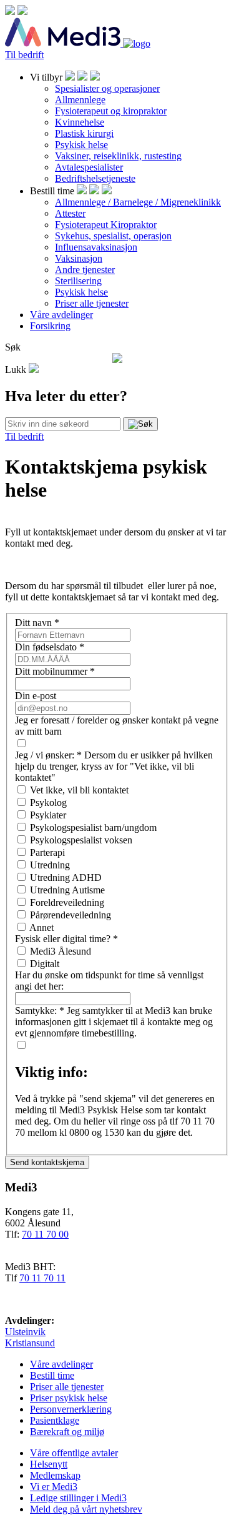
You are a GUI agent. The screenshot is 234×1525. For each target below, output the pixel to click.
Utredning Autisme (67, 890)
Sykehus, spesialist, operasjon (113, 236)
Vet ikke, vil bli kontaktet (79, 790)
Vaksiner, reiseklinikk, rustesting (118, 156)
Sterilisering (78, 281)
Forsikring (50, 325)
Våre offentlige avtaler (74, 1453)
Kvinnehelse (79, 122)
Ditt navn (37, 622)
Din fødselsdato (49, 647)
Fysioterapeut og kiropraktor (111, 111)
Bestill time (52, 1375)
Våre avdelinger (61, 314)
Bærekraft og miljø (67, 1431)
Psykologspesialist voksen (81, 840)
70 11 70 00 (45, 1234)
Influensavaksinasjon (96, 247)
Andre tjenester (85, 269)
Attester (70, 213)
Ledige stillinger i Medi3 (78, 1498)
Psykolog (48, 802)
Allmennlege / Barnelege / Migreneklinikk (138, 202)
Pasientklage (54, 1420)
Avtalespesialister (89, 167)
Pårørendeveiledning (70, 915)
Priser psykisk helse (68, 1398)
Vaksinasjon (78, 258)
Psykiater (48, 815)
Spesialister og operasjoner (107, 88)
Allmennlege (80, 99)
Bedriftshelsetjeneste (95, 178)
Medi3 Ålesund (60, 951)
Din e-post (35, 695)
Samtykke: (39, 1010)
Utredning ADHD (66, 877)
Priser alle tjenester (92, 303)
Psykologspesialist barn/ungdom (93, 827)
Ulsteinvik (25, 1331)
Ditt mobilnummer (55, 671)
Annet (41, 927)
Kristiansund (30, 1343)
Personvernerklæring (71, 1409)
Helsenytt (48, 1464)
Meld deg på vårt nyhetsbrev (86, 1509)
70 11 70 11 (42, 1278)
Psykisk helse (81, 144)
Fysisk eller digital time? (66, 938)
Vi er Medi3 (53, 1486)
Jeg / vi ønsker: (48, 755)
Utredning (50, 865)
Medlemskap (55, 1475)
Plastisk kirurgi (84, 133)
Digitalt (44, 963)
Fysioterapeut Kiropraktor (106, 224)
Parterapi (47, 852)
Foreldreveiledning (67, 902)
